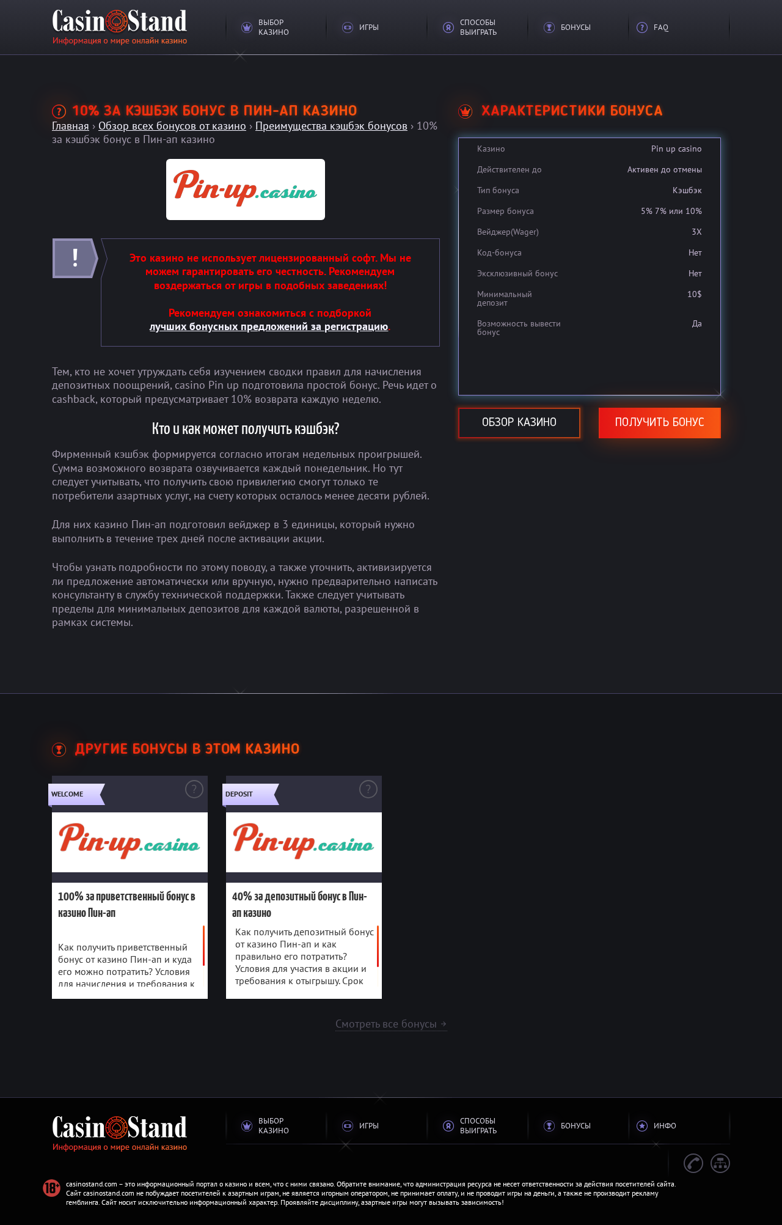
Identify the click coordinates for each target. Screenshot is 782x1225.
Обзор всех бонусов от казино (172, 126)
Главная (70, 126)
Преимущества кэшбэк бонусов (331, 126)
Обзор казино (519, 423)
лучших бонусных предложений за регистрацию (269, 326)
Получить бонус (659, 423)
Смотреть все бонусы (391, 1024)
